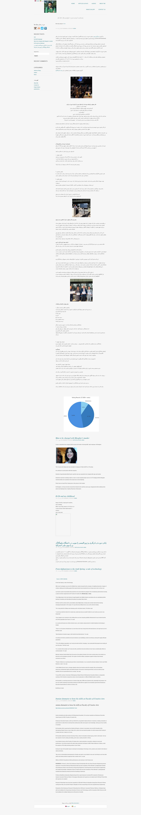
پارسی (42, 0)
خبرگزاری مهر (96, 36)
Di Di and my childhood (65, 496)
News (64, 23)
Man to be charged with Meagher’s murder (72, 438)
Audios (94, 3)
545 (35, 37)
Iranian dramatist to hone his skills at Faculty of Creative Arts (80, 698)
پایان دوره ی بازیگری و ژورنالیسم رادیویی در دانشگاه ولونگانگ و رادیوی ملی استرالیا (81, 544)
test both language (38, 39)
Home (73, 3)
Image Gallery (90, 9)
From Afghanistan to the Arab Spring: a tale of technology (79, 569)
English (37, 0)
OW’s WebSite (61, 579)
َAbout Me (102, 3)
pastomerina (36, 89)
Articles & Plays (83, 3)
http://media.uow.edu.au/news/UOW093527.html (66, 708)
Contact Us (101, 9)
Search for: (36, 51)
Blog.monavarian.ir (75, 803)
